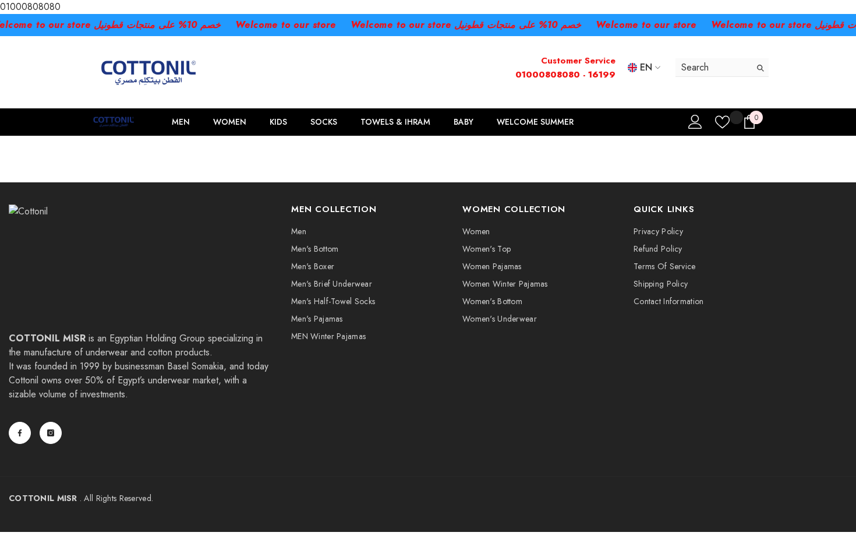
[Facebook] (20, 433)
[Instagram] (51, 433)
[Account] (695, 122)
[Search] (722, 67)
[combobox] (713, 67)
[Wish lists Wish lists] (722, 122)
